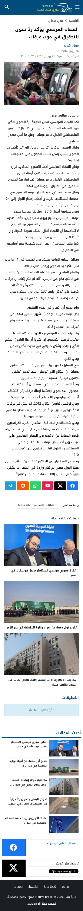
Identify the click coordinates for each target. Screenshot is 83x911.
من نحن (65, 886)
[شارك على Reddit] (22, 485)
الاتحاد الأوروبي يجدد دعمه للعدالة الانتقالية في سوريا (26, 820)
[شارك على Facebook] (72, 485)
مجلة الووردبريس (37, 903)
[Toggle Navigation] (77, 7)
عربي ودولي (55, 20)
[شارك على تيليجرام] (10, 485)
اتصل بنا (18, 886)
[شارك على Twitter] (60, 485)
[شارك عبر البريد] (47, 485)
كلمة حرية (50, 886)
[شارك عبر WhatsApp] (35, 485)
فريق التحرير (71, 45)
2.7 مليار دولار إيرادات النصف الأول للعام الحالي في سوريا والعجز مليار (42, 682)
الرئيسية (33, 886)
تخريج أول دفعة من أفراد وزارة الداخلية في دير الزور (42, 627)
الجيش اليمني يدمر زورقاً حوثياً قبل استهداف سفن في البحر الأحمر (28, 804)
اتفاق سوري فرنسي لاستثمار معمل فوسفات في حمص (44, 573)
